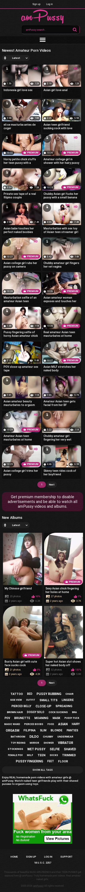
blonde (56, 730)
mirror (34, 743)
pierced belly (21, 706)
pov (7, 718)
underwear (65, 736)
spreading (64, 706)
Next (52, 484)
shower (48, 743)
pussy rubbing (49, 694)
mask (56, 718)
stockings (15, 748)
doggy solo (35, 712)
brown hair (15, 712)
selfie (55, 749)
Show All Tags (42, 769)
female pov (15, 755)
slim (43, 730)
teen (41, 755)
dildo (34, 737)
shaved (70, 749)
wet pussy (36, 749)
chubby (48, 736)
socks (54, 755)
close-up (43, 706)
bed (29, 693)
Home (14, 856)
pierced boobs (33, 724)
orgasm (12, 730)
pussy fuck (71, 718)
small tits (49, 700)
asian (63, 724)
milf (30, 755)
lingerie (68, 700)
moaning (41, 718)
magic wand (12, 724)
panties (72, 730)
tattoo (16, 694)
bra (74, 712)
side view (16, 700)
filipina (30, 730)
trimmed (69, 755)
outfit (30, 700)
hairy (76, 724)
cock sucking (58, 712)
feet (50, 761)
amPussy (38, 885)
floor (63, 761)
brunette (22, 718)
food (50, 724)
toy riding (18, 742)
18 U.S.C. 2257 (42, 862)
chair (69, 693)
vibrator (65, 743)
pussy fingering (29, 761)
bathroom (18, 736)
